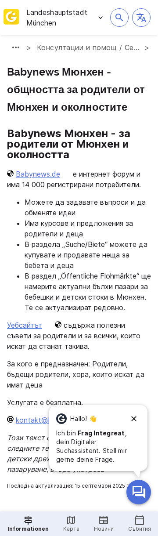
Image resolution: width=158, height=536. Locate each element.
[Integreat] (11, 17)
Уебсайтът (24, 325)
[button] (141, 17)
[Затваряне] (133, 418)
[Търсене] (119, 17)
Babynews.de (38, 174)
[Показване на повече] (16, 47)
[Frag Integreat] (138, 492)
